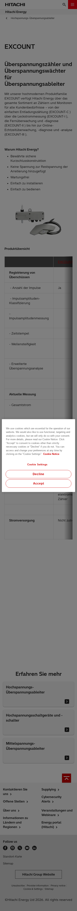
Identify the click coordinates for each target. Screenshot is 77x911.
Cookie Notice (51, 454)
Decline (38, 474)
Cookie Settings (37, 464)
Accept (38, 483)
